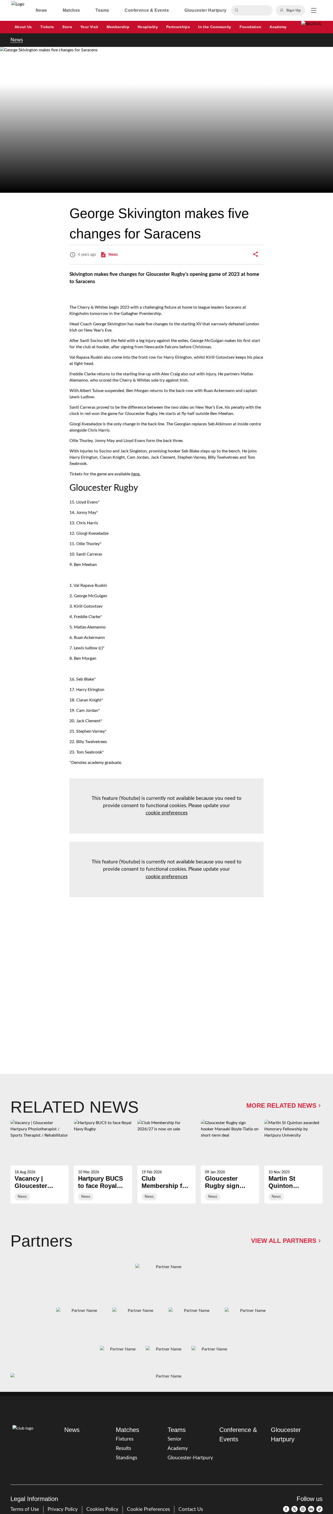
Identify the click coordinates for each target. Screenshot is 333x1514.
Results (123, 1448)
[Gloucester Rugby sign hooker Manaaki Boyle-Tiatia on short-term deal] (230, 1162)
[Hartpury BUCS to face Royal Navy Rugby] (103, 1162)
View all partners (283, 1240)
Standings (126, 1457)
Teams (177, 1429)
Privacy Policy (63, 1509)
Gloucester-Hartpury (190, 1457)
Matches (127, 1429)
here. (135, 474)
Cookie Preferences (148, 1509)
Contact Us (190, 1509)
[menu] (313, 10)
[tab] (41, 10)
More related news (281, 1105)
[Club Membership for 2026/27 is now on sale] (166, 1162)
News (16, 40)
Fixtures (124, 1439)
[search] (237, 10)
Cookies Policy (102, 1509)
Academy (178, 1448)
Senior (175, 1439)
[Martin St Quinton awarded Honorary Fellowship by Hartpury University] (293, 1162)
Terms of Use (24, 1509)
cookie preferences (167, 813)
